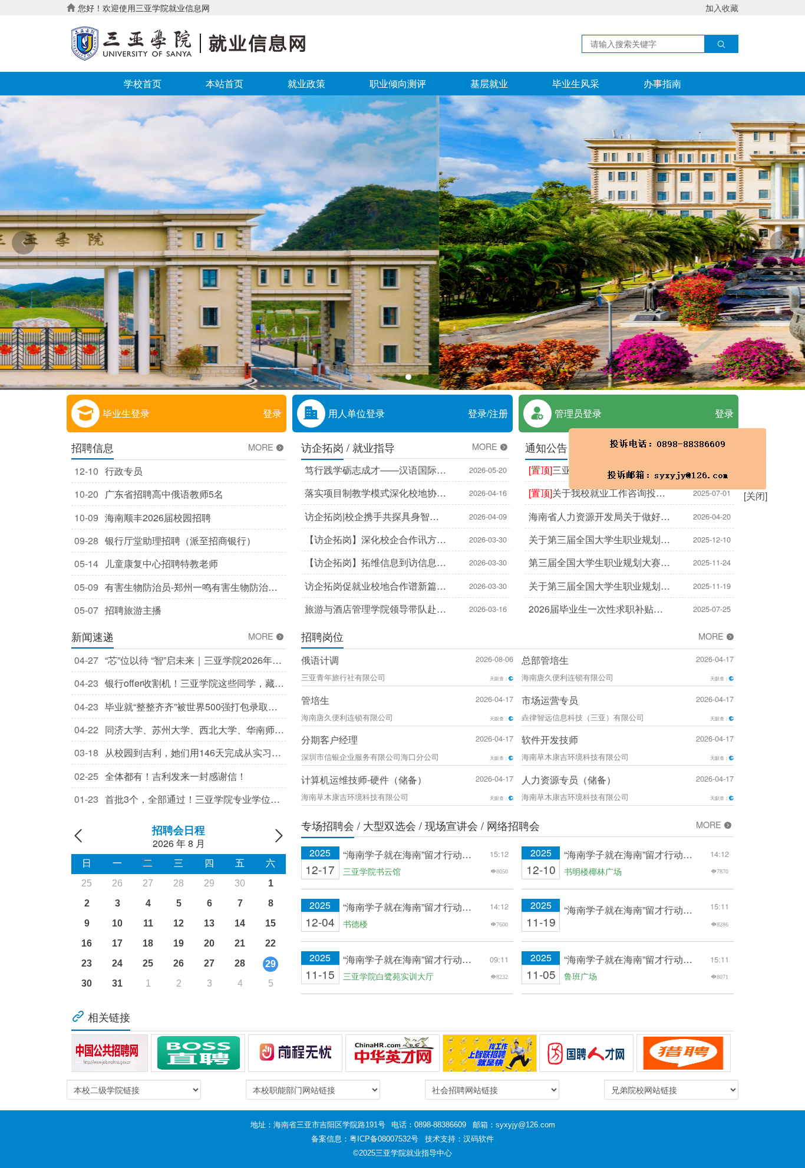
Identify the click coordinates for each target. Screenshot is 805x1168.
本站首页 (224, 83)
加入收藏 (721, 8)
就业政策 (306, 83)
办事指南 (662, 83)
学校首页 (142, 83)
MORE (262, 447)
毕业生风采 (575, 83)
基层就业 (489, 83)
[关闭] (692, 537)
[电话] (605, 500)
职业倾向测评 (397, 83)
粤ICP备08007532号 (383, 1138)
